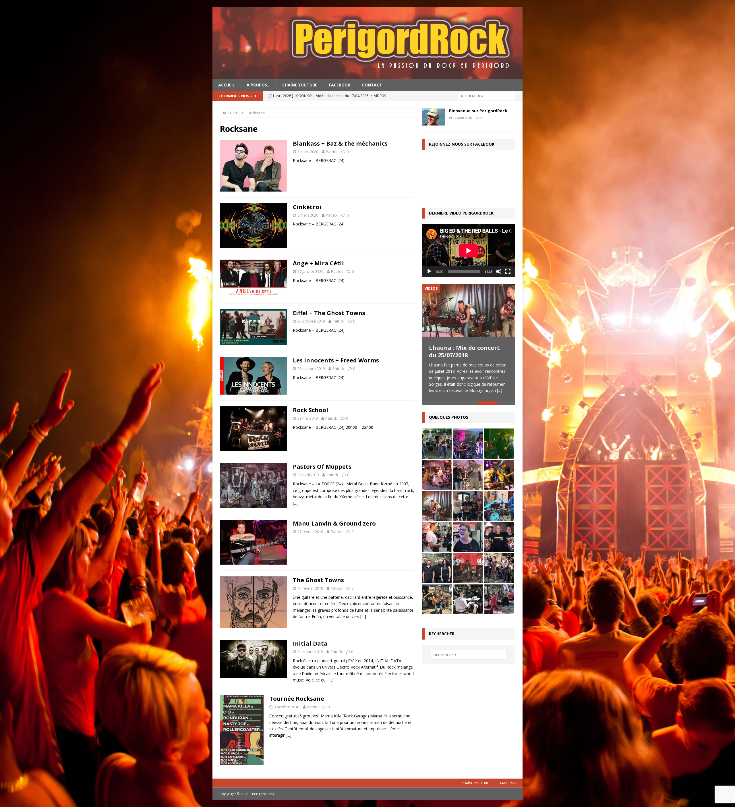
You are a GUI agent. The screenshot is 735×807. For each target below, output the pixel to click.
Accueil (226, 85)
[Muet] (499, 271)
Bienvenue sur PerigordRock (478, 110)
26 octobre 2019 (311, 321)
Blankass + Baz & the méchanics (340, 143)
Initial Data (310, 643)
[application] (468, 250)
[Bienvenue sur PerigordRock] (433, 117)
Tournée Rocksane (296, 698)
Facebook (339, 85)
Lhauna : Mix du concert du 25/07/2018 (464, 351)
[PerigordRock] (367, 75)
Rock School (310, 410)
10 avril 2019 (308, 474)
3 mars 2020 (307, 151)
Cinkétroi (307, 207)
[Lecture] (429, 271)
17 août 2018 (462, 117)
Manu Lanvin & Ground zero (334, 523)
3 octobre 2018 (310, 651)
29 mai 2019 (307, 418)
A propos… (258, 85)
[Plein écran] (508, 271)
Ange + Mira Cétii (318, 263)
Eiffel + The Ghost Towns (329, 313)
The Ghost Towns (318, 580)
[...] (499, 390)
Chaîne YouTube (299, 85)
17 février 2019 (310, 531)
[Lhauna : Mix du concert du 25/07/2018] (468, 310)
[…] (296, 503)
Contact (372, 85)
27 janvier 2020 (310, 271)
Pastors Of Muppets (322, 466)
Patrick (332, 151)
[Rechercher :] (486, 96)
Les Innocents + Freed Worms (336, 360)
